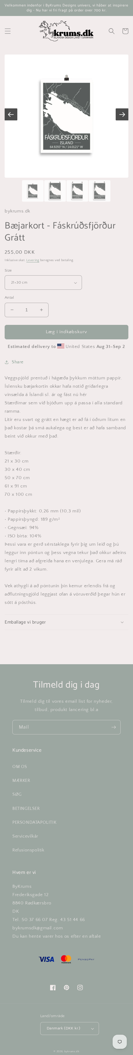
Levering (32, 260)
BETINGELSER (26, 808)
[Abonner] (113, 727)
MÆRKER (21, 780)
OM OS (19, 766)
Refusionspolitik (28, 850)
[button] (8, 31)
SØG (17, 794)
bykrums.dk (71, 1051)
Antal (9, 297)
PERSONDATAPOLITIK (34, 822)
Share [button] (18, 362)
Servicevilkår (25, 836)
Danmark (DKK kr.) (63, 1028)
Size (8, 270)
